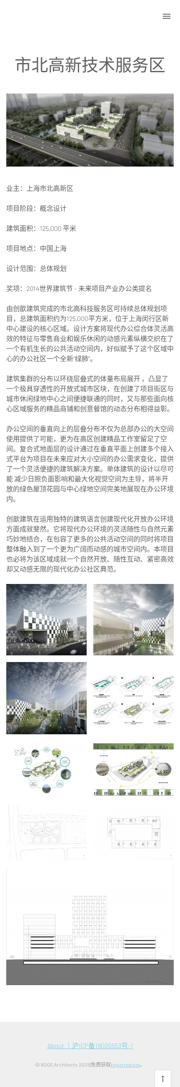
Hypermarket (125, 1064)
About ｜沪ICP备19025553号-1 (90, 1045)
